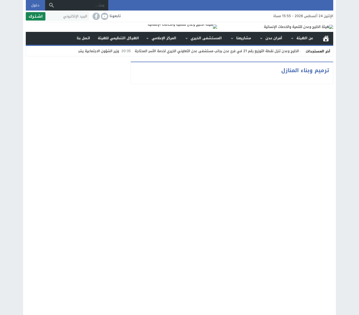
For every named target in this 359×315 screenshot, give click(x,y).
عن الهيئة (304, 38)
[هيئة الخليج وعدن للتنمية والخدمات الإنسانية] (275, 27)
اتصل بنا (83, 38)
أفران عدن (273, 38)
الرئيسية (325, 38)
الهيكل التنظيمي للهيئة (118, 38)
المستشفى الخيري (206, 38)
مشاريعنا (243, 38)
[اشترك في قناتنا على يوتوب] (104, 16)
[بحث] (51, 5)
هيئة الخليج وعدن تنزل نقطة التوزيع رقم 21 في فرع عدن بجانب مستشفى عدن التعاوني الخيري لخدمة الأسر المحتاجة (231, 51)
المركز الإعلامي (164, 38)
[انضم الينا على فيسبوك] (95, 16)
